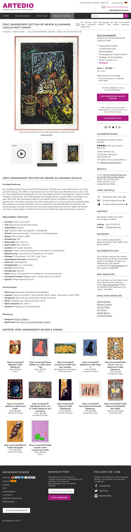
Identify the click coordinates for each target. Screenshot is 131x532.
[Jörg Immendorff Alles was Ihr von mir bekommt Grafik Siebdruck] (115, 348)
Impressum (7, 495)
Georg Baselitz (104, 302)
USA (17, 520)
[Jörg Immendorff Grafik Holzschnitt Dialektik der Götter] (115, 390)
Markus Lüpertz (104, 304)
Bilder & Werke (62, 16)
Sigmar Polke (103, 307)
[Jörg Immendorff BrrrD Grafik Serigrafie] (15, 431)
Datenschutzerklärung (12, 498)
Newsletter (58, 472)
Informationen (86, 3)
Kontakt (96, 3)
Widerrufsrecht (9, 491)
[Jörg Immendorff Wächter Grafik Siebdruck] (15, 348)
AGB (5, 488)
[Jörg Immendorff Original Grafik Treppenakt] (65, 390)
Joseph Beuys (103, 313)
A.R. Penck (102, 310)
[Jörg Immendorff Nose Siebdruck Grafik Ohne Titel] (40, 348)
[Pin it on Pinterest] (109, 127)
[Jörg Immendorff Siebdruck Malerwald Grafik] (15, 390)
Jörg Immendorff (106, 35)
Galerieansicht (47, 135)
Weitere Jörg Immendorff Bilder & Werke (33, 329)
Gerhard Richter (104, 316)
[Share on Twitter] (113, 127)
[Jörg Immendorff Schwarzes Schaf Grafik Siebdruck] (90, 390)
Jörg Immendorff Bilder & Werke (41, 32)
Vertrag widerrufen (16, 510)
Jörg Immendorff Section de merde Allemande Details (112, 176)
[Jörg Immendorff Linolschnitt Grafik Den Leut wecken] (65, 348)
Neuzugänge (22, 16)
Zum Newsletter (112, 118)
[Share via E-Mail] (106, 127)
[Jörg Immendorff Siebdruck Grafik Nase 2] (90, 348)
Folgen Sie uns (107, 472)
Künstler (41, 16)
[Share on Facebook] (116, 127)
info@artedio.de (113, 227)
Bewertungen (8, 501)
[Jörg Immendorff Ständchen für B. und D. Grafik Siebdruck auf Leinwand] (40, 390)
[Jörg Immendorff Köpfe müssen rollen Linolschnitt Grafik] (40, 431)
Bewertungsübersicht (111, 163)
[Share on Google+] (119, 127)
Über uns (104, 3)
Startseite (6, 32)
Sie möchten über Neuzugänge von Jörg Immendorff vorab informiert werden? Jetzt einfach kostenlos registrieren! (105, 24)
